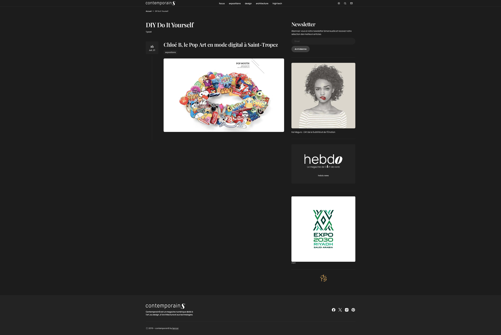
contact (351, 3)
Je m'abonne (300, 49)
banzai (175, 328)
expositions (170, 52)
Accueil (149, 11)
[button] (338, 3)
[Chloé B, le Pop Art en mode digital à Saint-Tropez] (224, 95)
